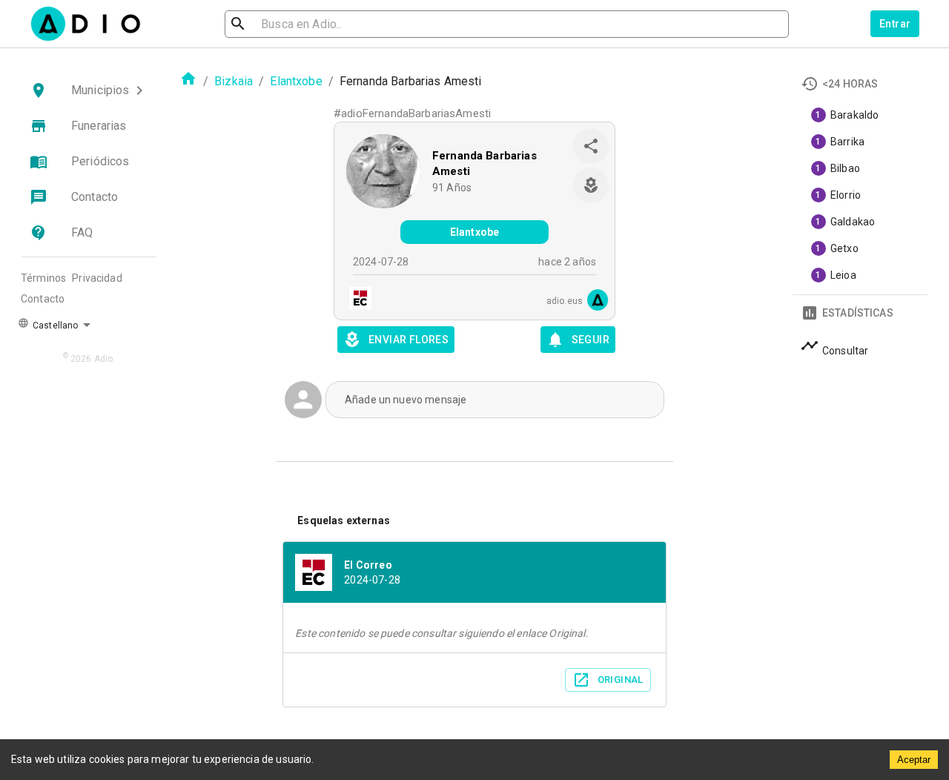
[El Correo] (355, 300)
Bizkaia (233, 81)
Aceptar (913, 759)
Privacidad (97, 278)
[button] (89, 90)
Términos (43, 278)
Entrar (894, 24)
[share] (591, 146)
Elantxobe (296, 81)
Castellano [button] (54, 325)
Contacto (43, 299)
